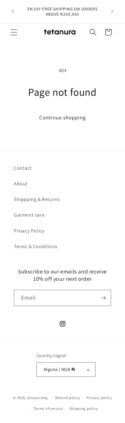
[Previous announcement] (12, 11)
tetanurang (37, 397)
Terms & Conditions (36, 246)
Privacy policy (99, 397)
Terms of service (48, 408)
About (21, 183)
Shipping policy (83, 408)
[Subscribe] (103, 298)
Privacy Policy (29, 231)
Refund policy (67, 397)
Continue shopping (62, 117)
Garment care (29, 215)
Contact (23, 168)
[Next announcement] (112, 11)
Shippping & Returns (37, 199)
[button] (14, 32)
